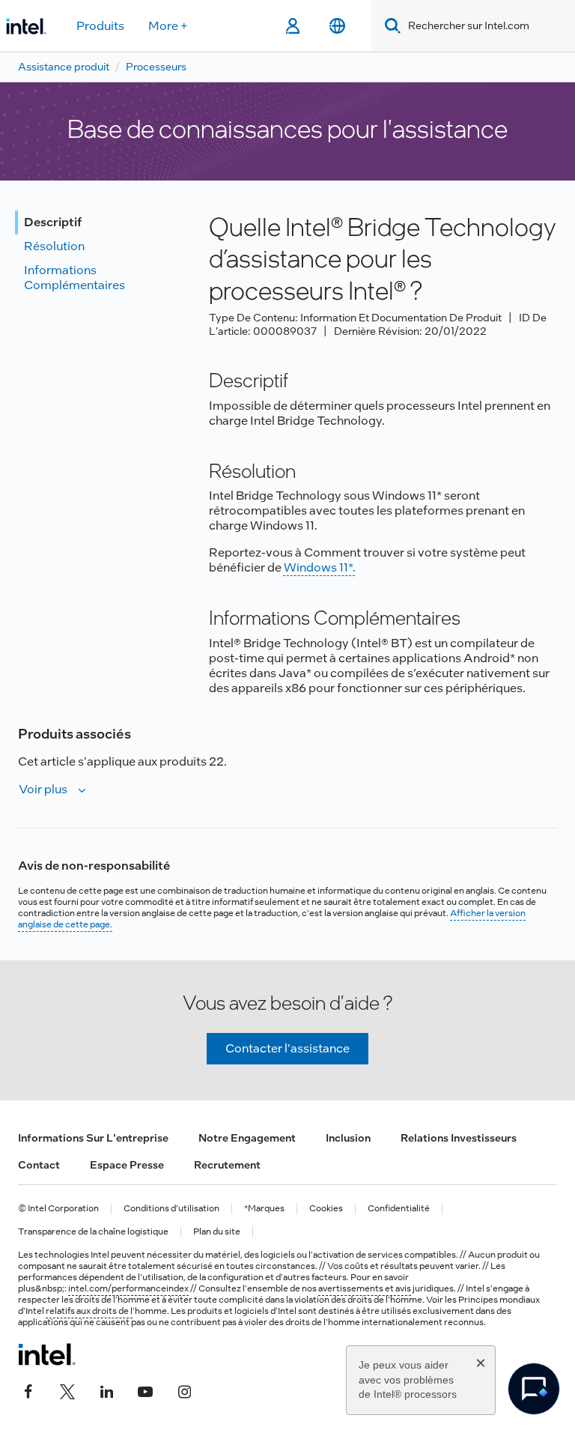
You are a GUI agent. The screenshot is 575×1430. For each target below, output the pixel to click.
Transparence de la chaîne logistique (93, 1231)
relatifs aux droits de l (89, 1311)
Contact (39, 1165)
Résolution (54, 246)
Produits (100, 26)
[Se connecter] (292, 26)
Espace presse (127, 1165)
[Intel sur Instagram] (184, 1390)
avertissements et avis (364, 1288)
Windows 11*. (320, 567)
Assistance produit (63, 66)
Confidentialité (399, 1208)
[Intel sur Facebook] (28, 1390)
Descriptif (53, 222)
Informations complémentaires (74, 277)
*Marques (264, 1208)
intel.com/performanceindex (128, 1288)
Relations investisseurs (459, 1138)
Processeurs (156, 66)
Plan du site (216, 1231)
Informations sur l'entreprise (93, 1138)
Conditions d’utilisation (171, 1208)
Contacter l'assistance (287, 1048)
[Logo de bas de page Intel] (47, 1354)
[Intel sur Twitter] (67, 1390)
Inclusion (348, 1138)
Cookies (326, 1208)
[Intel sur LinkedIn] (106, 1390)
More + (168, 26)
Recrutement (227, 1165)
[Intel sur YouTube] (145, 1390)
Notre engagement (247, 1138)
